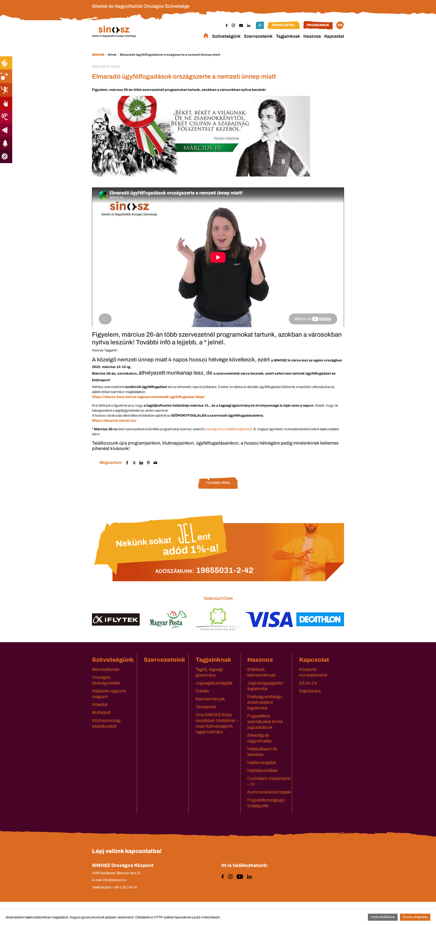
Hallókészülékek (262, 770)
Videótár (100, 704)
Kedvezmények (210, 698)
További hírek (218, 483)
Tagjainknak (288, 36)
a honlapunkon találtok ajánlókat (228, 429)
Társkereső (206, 706)
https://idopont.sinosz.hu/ (114, 420)
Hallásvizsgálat (261, 762)
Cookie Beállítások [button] (383, 917)
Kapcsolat (334, 36)
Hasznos (312, 36)
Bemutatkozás (105, 669)
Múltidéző (101, 712)
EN (340, 25)
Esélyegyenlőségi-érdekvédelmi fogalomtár (264, 702)
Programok (318, 25)
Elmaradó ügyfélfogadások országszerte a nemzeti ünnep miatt (170, 54)
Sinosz (98, 54)
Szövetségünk (226, 36)
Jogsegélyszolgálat (214, 683)
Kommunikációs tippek (269, 792)
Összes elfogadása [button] (415, 917)
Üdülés (202, 691)
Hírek (112, 54)
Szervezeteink (258, 36)
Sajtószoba (310, 691)
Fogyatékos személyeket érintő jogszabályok (265, 722)
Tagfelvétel (283, 25)
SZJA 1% (308, 683)
